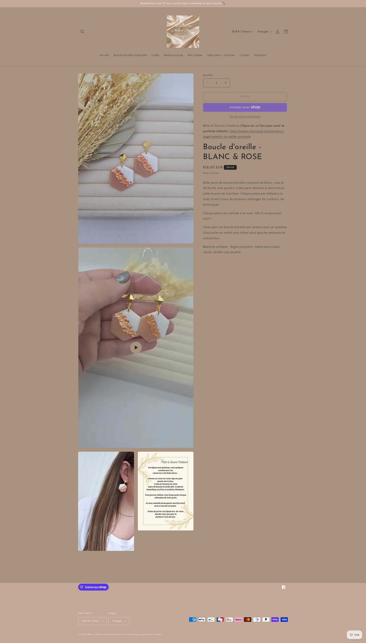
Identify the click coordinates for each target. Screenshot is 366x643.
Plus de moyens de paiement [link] (245, 116)
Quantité (208, 75)
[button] (82, 31)
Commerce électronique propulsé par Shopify (138, 634)
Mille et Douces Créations (100, 634)
